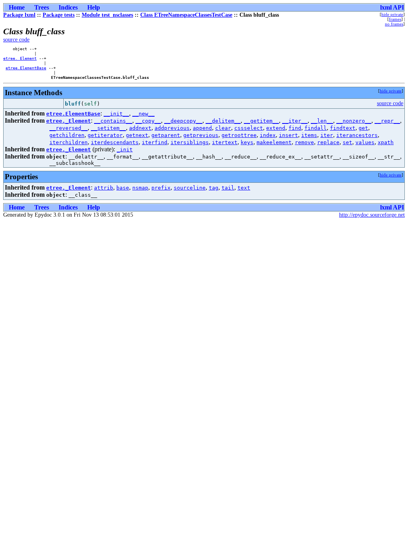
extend (275, 128)
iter (326, 135)
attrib (103, 188)
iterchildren (68, 142)
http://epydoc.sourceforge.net (372, 215)
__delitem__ (223, 121)
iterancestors (357, 135)
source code (16, 40)
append (202, 128)
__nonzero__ (353, 121)
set (347, 142)
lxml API (392, 7)
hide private (392, 14)
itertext (224, 142)
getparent (165, 135)
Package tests (59, 15)
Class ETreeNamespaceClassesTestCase (186, 15)
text (243, 188)
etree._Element (20, 58)
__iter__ (295, 121)
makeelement (274, 142)
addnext (140, 128)
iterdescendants (115, 142)
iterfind (154, 142)
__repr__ (387, 121)
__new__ (143, 114)
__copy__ (148, 121)
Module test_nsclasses (107, 15)
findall (315, 128)
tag (213, 188)
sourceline (190, 188)
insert (288, 135)
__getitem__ (261, 121)
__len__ (322, 121)
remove (304, 142)
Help (93, 7)
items (309, 135)
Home (17, 7)
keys (247, 142)
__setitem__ (108, 128)
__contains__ (113, 121)
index (268, 135)
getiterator (105, 135)
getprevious (200, 135)
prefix (161, 188)
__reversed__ (68, 128)
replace (328, 142)
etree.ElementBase (26, 67)
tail (228, 188)
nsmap (140, 188)
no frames (394, 24)
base (122, 188)
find (294, 128)
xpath (386, 142)
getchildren (66, 135)
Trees (41, 7)
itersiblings (190, 142)
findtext (342, 128)
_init (125, 150)
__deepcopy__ (183, 121)
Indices (68, 7)
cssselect (248, 128)
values (365, 142)
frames (395, 19)
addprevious (172, 128)
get (363, 128)
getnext (137, 135)
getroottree (239, 135)
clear (223, 128)
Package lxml (19, 15)
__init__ (116, 114)
